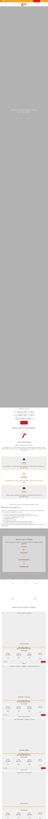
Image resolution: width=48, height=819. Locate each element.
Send (24, 422)
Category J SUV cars (24, 769)
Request (24, 546)
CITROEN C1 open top (24, 697)
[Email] (30, 418)
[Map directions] (3, 1)
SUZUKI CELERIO (24, 644)
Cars (12, 599)
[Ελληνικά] (8, 1)
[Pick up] (26, 412)
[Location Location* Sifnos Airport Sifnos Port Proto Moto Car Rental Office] (20, 412)
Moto (35, 599)
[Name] (24, 418)
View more (5, 661)
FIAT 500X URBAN (24, 750)
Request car (36, 1)
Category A (24, 663)
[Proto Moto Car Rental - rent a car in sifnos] (24, 4)
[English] (6, 1)
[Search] (47, 1)
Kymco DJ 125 (24, 803)
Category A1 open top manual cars (24, 716)
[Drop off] (27, 415)
